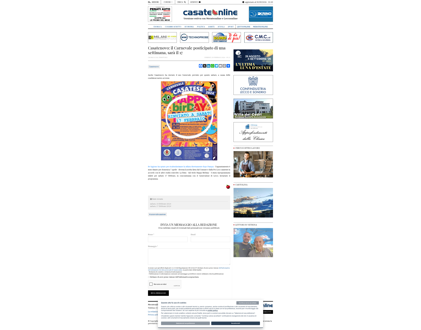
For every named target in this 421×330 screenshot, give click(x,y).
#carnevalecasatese (157, 214)
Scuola (221, 27)
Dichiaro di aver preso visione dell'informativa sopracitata (174, 277)
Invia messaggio (158, 293)
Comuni (167, 2)
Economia (189, 27)
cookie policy (212, 310)
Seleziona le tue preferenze (185, 323)
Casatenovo (154, 66)
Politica (201, 27)
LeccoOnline (243, 27)
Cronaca (157, 27)
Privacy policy (154, 315)
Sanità (211, 27)
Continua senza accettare (247, 303)
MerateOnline (260, 27)
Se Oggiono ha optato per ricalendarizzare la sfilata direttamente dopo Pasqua (181, 166)
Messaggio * (153, 246)
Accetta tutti (235, 323)
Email (193, 234)
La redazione (153, 312)
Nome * (151, 234)
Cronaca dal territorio (158, 57)
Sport (231, 27)
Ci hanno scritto (173, 27)
